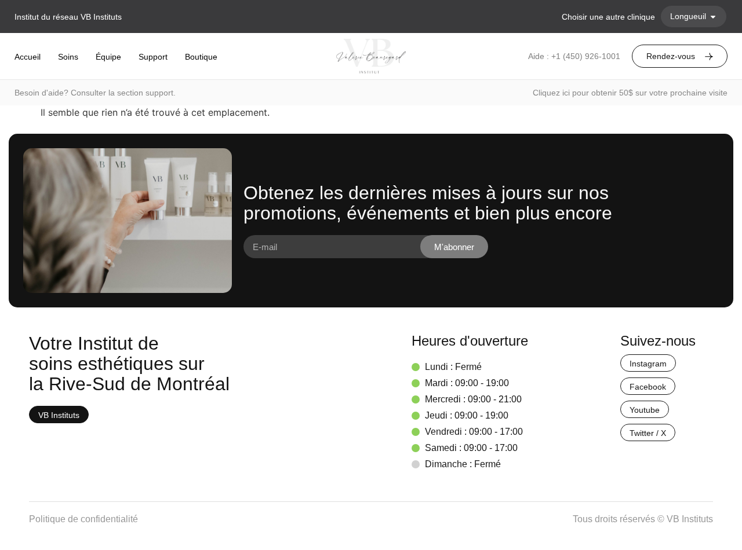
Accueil (27, 56)
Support (153, 56)
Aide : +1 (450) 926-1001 (574, 56)
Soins (68, 56)
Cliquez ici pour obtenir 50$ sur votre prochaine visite (630, 92)
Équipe (108, 56)
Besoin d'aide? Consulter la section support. (95, 92)
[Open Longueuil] (713, 16)
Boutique (201, 56)
